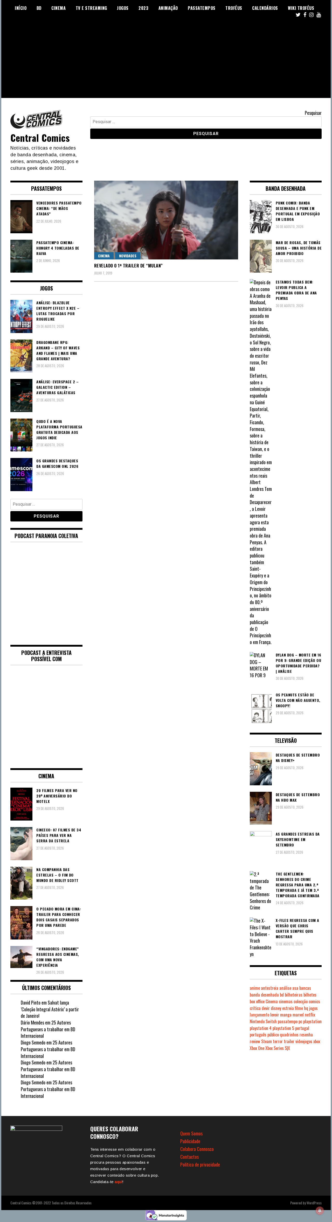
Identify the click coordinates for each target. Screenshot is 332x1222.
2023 (143, 8)
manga (286, 1015)
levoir (274, 1015)
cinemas (286, 1001)
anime (255, 988)
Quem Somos (191, 1133)
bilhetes (309, 995)
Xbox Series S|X (277, 1048)
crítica (255, 1008)
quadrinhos (289, 1035)
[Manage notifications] (320, 1210)
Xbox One (257, 1048)
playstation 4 (261, 1028)
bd (282, 995)
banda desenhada (264, 995)
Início (20, 8)
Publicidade (190, 1141)
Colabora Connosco (197, 1149)
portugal (302, 1028)
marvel (298, 1015)
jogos (313, 1008)
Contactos (189, 1156)
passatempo (288, 1021)
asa (295, 988)
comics (314, 1001)
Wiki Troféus (301, 8)
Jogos (123, 8)
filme (299, 1008)
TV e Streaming (91, 8)
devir (266, 1008)
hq (306, 1008)
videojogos (303, 1041)
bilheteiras (293, 995)
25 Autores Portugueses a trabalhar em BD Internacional (48, 1029)
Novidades (127, 255)
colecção (301, 1001)
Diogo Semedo (33, 1042)
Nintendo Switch (263, 1021)
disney (276, 1008)
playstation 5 (283, 1028)
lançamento (259, 1015)
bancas (305, 988)
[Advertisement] (166, 61)
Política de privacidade (200, 1164)
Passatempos (202, 8)
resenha (306, 1035)
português (258, 1035)
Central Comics (40, 137)
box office (257, 1001)
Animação (168, 8)
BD (39, 8)
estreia (288, 1008)
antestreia (269, 988)
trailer (289, 1041)
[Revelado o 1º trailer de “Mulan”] (166, 220)
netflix (310, 1015)
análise (285, 988)
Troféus (233, 8)
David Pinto (30, 1002)
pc (300, 1021)
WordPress (314, 1202)
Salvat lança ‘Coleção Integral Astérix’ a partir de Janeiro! (50, 1009)
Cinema (58, 8)
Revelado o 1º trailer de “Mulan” (128, 266)
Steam (266, 1041)
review (255, 1041)
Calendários (265, 8)
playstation (312, 1021)
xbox (316, 1041)
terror (278, 1041)
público (273, 1035)
